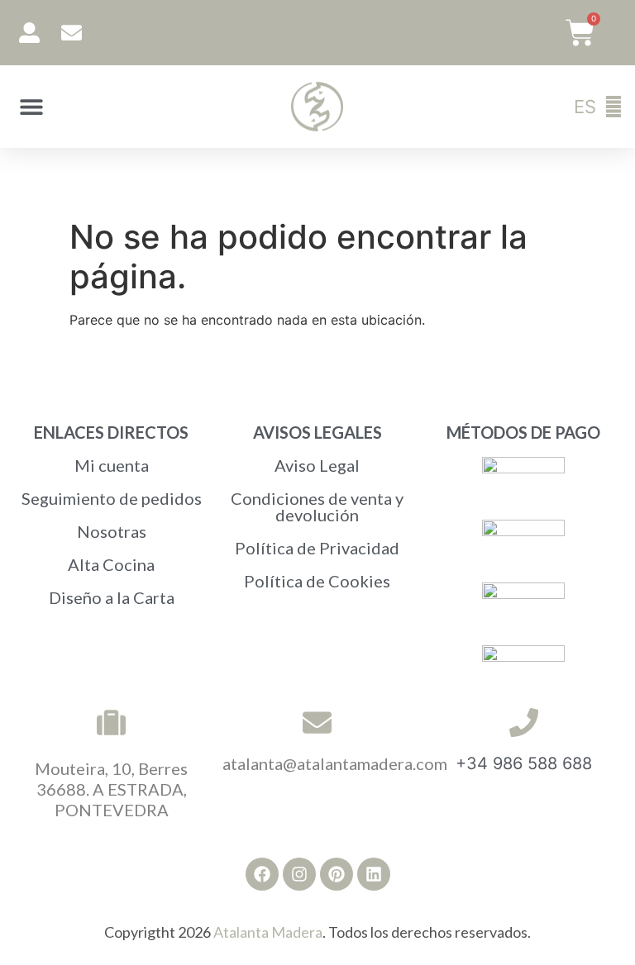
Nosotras (111, 531)
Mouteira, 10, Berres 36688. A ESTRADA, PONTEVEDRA (111, 789)
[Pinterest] (336, 874)
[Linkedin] (373, 874)
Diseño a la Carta (111, 597)
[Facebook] (262, 874)
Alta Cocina (111, 564)
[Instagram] (299, 874)
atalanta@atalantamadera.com (334, 763)
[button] (31, 107)
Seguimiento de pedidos (111, 498)
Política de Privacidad (317, 548)
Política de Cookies (317, 581)
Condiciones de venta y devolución (317, 506)
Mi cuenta (111, 465)
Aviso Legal (317, 465)
